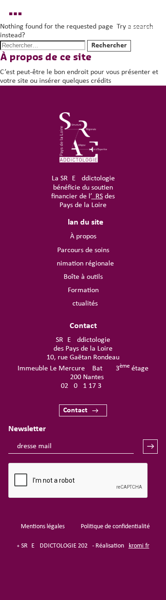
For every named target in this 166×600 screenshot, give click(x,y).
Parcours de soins (83, 250)
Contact (75, 410)
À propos (83, 236)
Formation (83, 290)
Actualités (83, 303)
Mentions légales (43, 526)
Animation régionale (83, 263)
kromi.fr (139, 545)
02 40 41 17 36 (83, 386)
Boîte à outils (83, 277)
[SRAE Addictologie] (83, 160)
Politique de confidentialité (115, 526)
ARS (97, 196)
